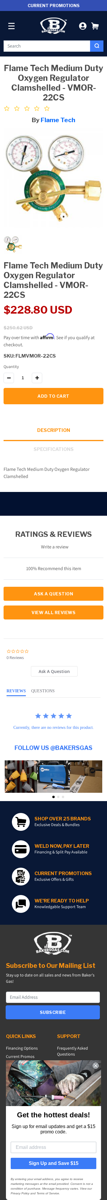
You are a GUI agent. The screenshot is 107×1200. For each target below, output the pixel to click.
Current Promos (20, 1056)
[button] (95, 25)
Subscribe (53, 1012)
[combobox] (47, 46)
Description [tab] (53, 430)
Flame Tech (58, 120)
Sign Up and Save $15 (53, 1163)
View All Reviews (53, 612)
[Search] (96, 46)
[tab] (54, 671)
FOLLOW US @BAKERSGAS (53, 747)
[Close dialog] (96, 1066)
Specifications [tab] (54, 449)
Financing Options (22, 1048)
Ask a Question (53, 593)
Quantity (11, 366)
